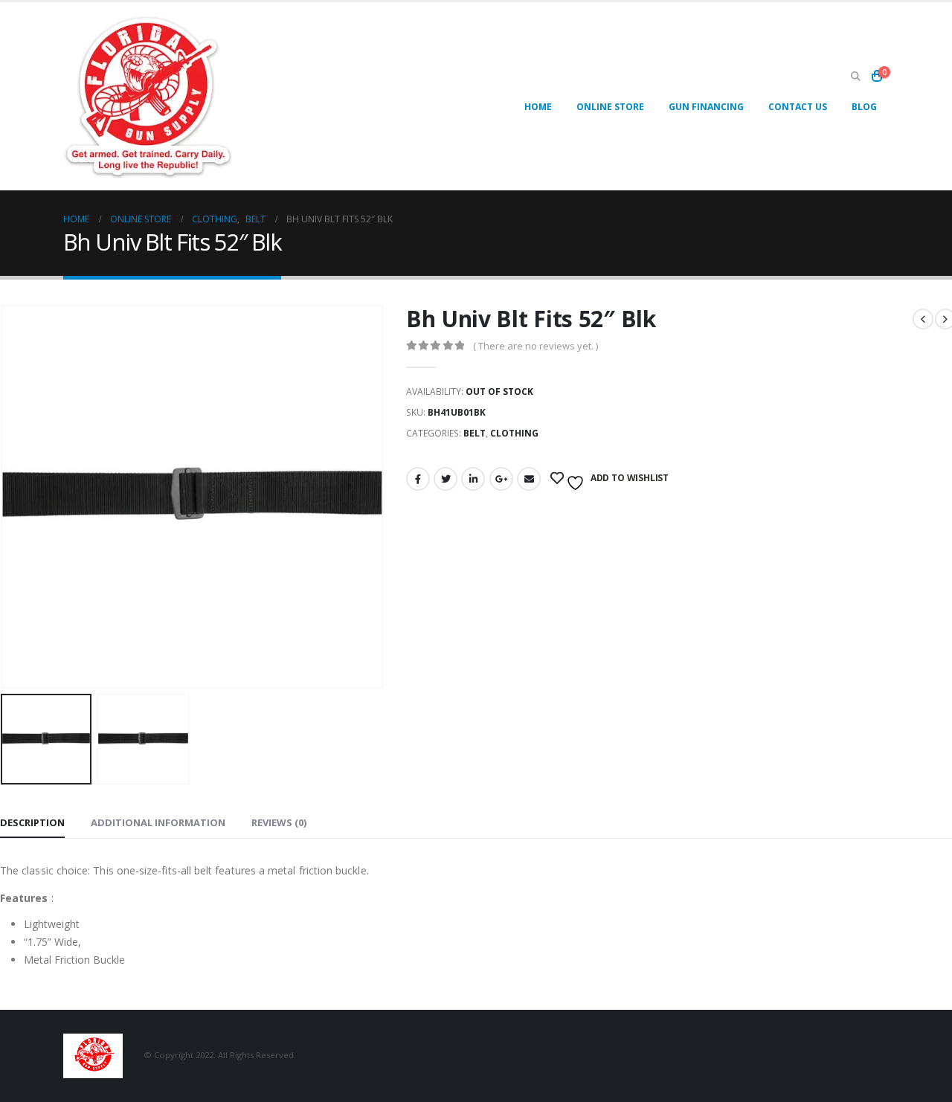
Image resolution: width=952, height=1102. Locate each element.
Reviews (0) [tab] (278, 822)
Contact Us (797, 106)
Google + (501, 479)
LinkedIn (473, 479)
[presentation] (380, 497)
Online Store (610, 106)
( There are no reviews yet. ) (535, 345)
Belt (474, 433)
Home (538, 106)
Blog (864, 106)
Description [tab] (32, 822)
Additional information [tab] (158, 822)
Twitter (445, 479)
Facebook (418, 479)
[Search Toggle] (855, 77)
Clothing (514, 433)
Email (529, 479)
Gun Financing (706, 106)
